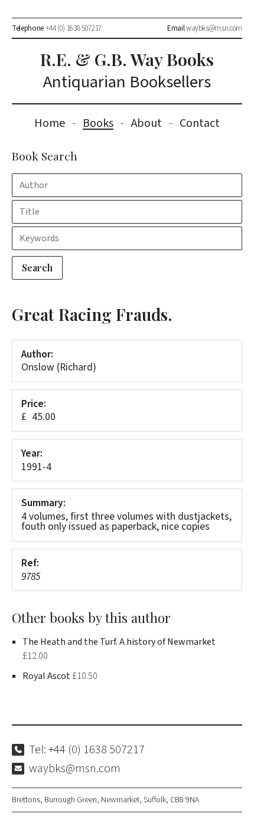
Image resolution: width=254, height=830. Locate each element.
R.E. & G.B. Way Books (127, 71)
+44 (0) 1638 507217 (73, 28)
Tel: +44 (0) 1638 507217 (87, 750)
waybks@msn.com (214, 28)
